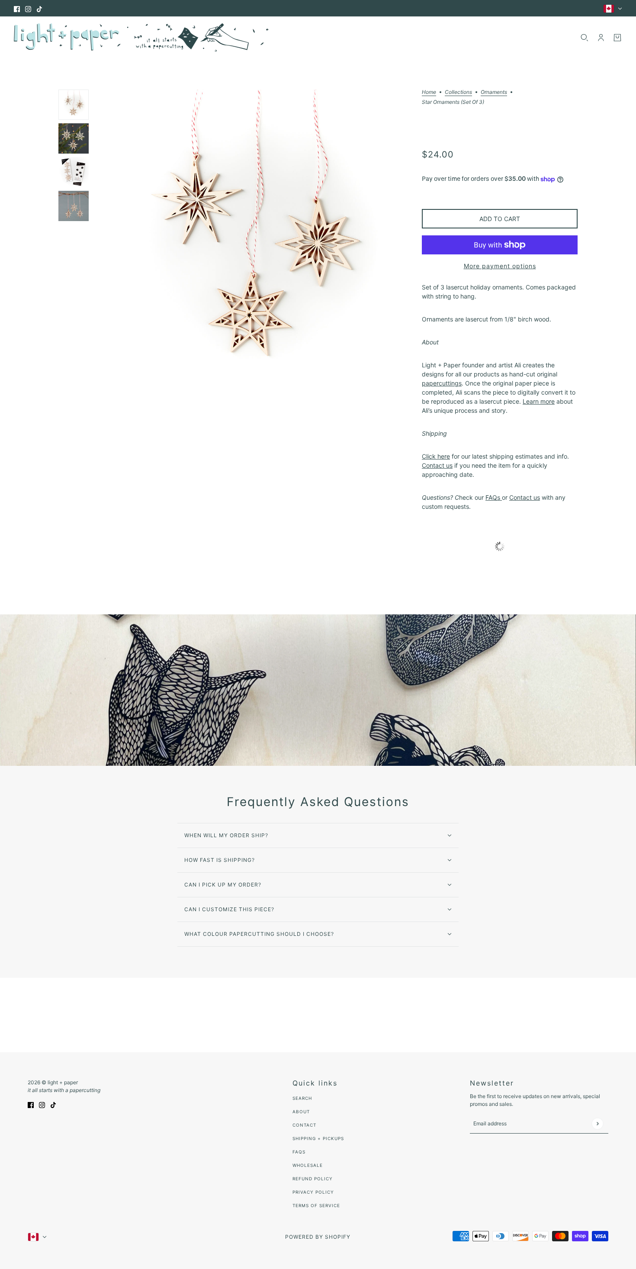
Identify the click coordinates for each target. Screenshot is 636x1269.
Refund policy (312, 1178)
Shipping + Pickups (318, 1138)
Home (429, 92)
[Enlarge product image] (255, 242)
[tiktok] (39, 8)
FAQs (298, 1151)
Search (302, 1098)
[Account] (601, 37)
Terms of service (316, 1205)
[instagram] (28, 8)
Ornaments (494, 92)
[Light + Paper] (141, 37)
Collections (458, 92)
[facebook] (16, 8)
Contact (304, 1125)
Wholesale (307, 1165)
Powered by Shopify (317, 1237)
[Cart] (617, 37)
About (301, 1111)
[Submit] (597, 1123)
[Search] (584, 37)
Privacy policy (313, 1192)
